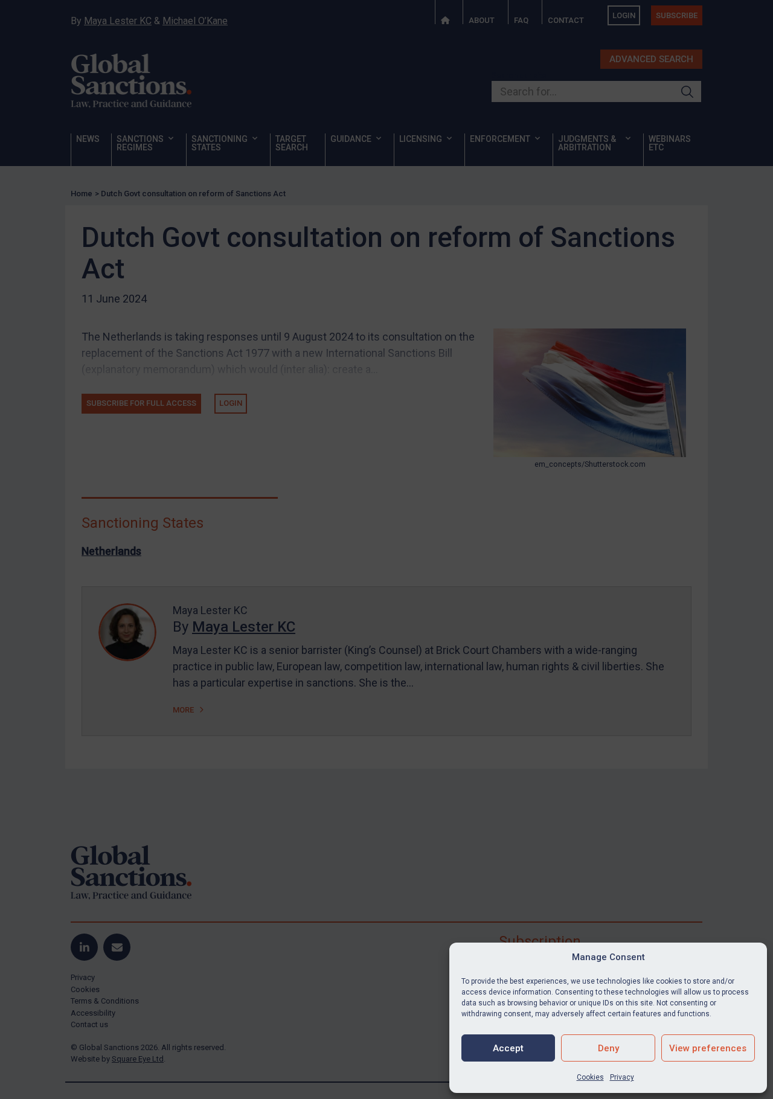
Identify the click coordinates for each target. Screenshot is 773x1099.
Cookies (590, 1077)
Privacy (622, 1077)
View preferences (707, 1048)
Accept (508, 1048)
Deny (608, 1048)
